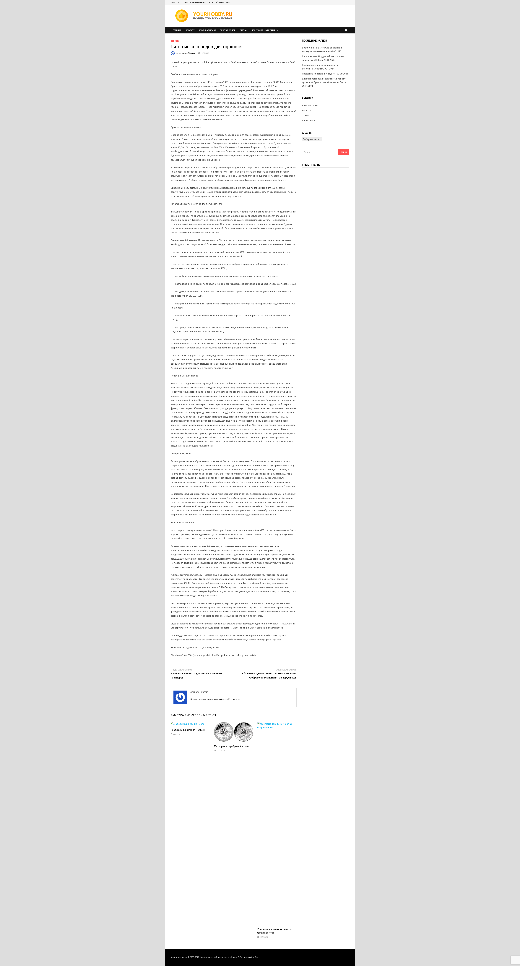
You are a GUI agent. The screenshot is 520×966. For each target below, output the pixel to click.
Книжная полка (207, 30)
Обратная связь (222, 2)
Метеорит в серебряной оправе (231, 746)
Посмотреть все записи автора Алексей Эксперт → (215, 699)
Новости (190, 30)
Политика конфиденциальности (198, 2)
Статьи (243, 30)
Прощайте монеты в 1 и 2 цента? (319, 73)
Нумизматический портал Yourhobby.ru (218, 957)
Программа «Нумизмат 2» (264, 30)
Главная (177, 30)
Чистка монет (227, 30)
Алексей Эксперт (189, 53)
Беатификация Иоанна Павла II (188, 730)
